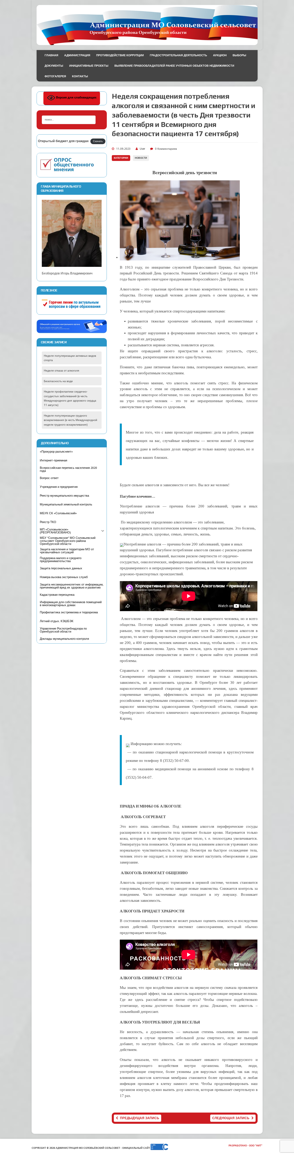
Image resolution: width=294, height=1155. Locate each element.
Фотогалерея (55, 76)
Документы (54, 65)
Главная (51, 55)
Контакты (80, 76)
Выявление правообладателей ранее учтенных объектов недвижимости (174, 65)
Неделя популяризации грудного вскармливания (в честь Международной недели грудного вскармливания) (70, 420)
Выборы (239, 55)
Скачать (98, 141)
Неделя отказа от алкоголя (61, 370)
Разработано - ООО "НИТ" (245, 1145)
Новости (141, 158)
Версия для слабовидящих (75, 97)
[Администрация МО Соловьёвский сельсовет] (147, 25)
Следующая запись (230, 1118)
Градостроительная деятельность (178, 55)
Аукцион (220, 55)
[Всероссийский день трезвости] (180, 257)
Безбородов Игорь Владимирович (67, 273)
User (142, 148)
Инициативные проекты (88, 65)
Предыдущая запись (139, 1118)
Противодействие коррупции (120, 55)
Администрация (77, 55)
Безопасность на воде (58, 381)
